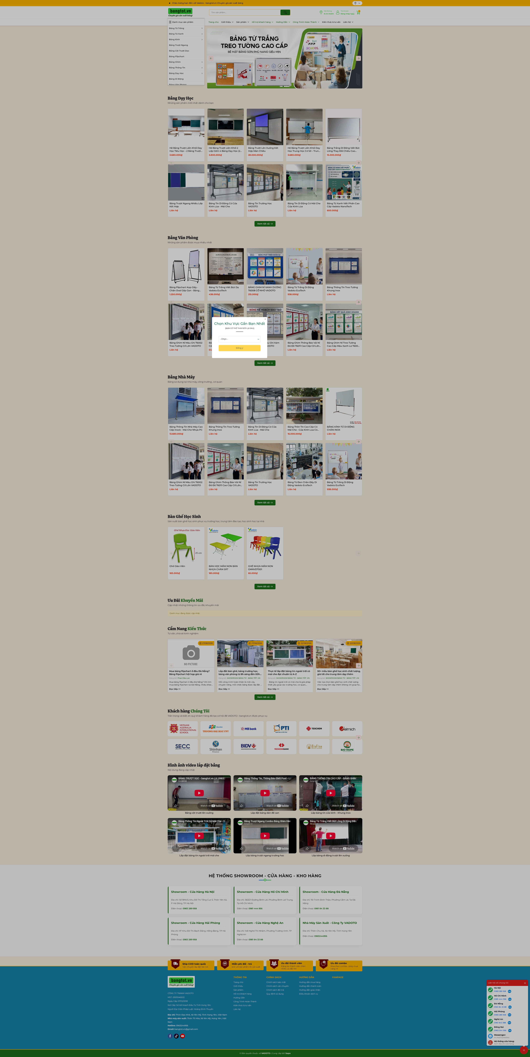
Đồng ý (239, 348)
